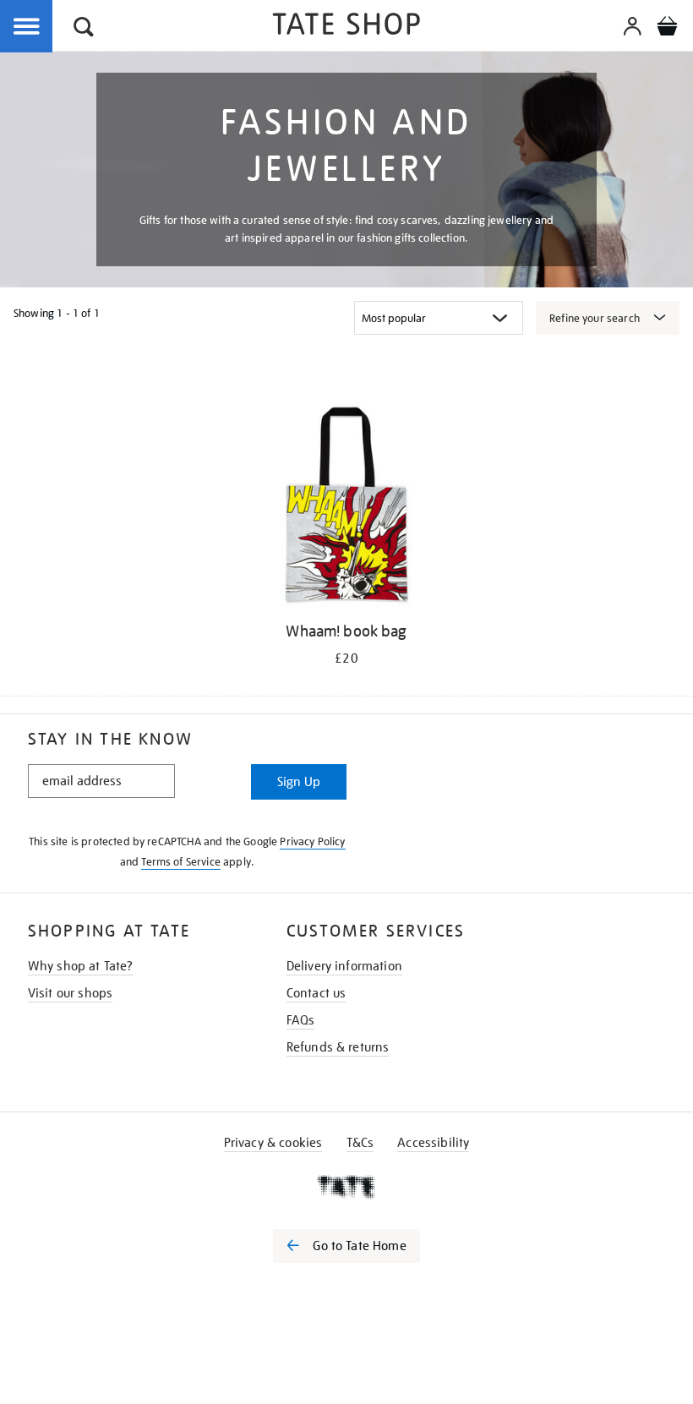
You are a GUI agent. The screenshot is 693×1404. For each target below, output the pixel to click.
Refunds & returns (338, 1047)
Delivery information (344, 966)
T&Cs (360, 1142)
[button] (84, 29)
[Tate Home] (346, 1186)
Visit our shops (70, 993)
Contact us (316, 993)
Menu (27, 27)
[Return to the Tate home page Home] (346, 27)
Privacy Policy (312, 841)
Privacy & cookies (273, 1142)
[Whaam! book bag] (346, 507)
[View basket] (666, 28)
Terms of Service (181, 862)
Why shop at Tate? (81, 966)
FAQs (300, 1020)
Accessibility (433, 1142)
